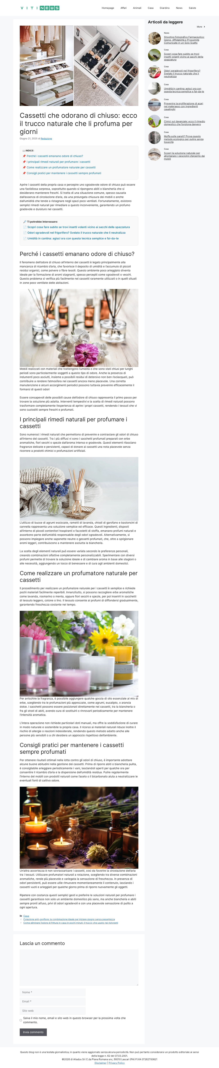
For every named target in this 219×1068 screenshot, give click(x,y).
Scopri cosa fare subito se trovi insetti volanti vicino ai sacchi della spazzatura (183, 56)
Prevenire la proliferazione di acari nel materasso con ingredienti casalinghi (183, 106)
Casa (150, 7)
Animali (137, 7)
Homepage (108, 7)
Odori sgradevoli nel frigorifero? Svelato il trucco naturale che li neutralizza (182, 73)
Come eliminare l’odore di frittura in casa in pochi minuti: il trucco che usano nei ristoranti (70, 922)
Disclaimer (101, 1062)
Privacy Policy (117, 1062)
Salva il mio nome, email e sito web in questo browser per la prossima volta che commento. (74, 1020)
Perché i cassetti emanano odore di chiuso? (55, 156)
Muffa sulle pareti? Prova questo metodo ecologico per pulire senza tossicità (183, 139)
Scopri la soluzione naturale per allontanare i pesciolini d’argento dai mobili (184, 156)
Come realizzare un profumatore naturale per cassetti (61, 167)
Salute (192, 7)
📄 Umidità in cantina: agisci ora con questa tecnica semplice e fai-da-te (71, 238)
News (179, 7)
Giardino (165, 7)
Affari (124, 7)
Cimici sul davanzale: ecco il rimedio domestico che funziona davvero (184, 123)
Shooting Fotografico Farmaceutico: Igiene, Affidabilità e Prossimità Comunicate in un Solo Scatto (184, 40)
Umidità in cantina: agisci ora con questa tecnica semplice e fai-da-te (184, 90)
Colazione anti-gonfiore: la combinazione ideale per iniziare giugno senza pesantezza (69, 919)
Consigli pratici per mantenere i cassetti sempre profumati (64, 173)
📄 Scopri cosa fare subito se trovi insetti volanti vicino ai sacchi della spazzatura (76, 227)
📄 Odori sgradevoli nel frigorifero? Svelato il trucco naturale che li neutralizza (74, 232)
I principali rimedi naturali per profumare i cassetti (58, 161)
